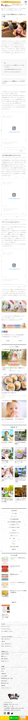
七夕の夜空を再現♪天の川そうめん (13, 69)
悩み (14, 538)
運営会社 (3, 685)
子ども (15, 336)
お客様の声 (3, 673)
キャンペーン (14, 516)
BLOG (2, 671)
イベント (14, 334)
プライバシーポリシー (6, 687)
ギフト (14, 543)
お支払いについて (5, 661)
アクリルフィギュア (5, 626)
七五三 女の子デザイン (6, 646)
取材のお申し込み (5, 683)
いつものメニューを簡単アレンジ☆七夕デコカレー (14, 66)
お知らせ (14, 530)
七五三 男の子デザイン (6, 643)
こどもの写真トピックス (14, 524)
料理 (6, 336)
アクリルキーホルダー (6, 628)
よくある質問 (4, 676)
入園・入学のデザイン (6, 639)
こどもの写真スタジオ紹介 (14, 527)
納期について (4, 656)
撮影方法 (14, 549)
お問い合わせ (4, 680)
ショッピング (4, 718)
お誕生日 (3, 641)
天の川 (8, 336)
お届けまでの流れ (5, 653)
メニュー (18, 336)
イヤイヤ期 (14, 513)
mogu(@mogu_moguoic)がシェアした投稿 (14, 213)
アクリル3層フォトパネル (6, 631)
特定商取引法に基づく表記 (7, 678)
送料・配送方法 (4, 658)
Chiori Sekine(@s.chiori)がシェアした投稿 (14, 147)
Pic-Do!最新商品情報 (14, 519)
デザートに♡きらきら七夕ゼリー (13, 71)
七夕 (4, 336)
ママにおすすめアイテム (7, 334)
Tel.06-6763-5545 (8, 702)
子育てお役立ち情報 (19, 334)
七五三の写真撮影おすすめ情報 (14, 521)
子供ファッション (14, 535)
